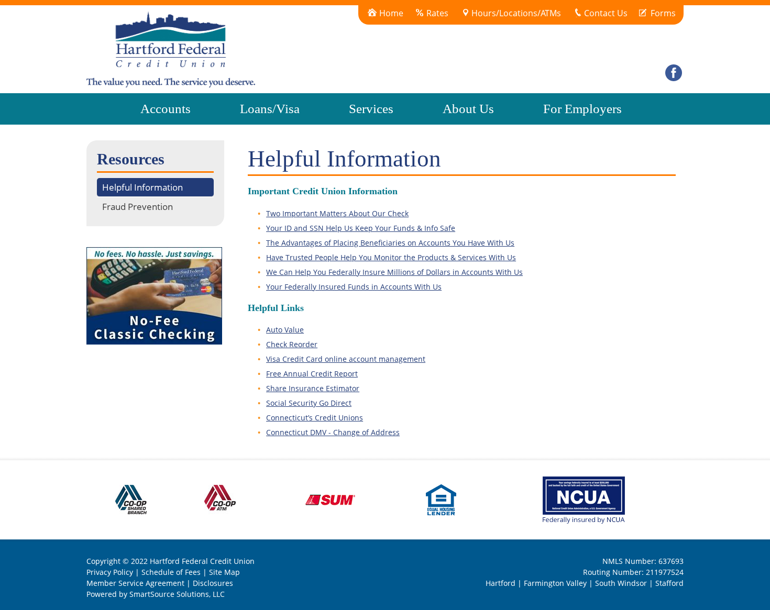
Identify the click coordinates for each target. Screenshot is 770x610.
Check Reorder (291, 344)
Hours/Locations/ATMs (516, 13)
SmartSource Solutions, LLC (177, 594)
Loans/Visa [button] (270, 109)
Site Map (224, 572)
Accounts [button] (165, 109)
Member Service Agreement (135, 583)
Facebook (674, 40)
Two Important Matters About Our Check (337, 213)
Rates (437, 13)
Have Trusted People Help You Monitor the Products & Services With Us (391, 257)
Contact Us (606, 13)
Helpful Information (142, 187)
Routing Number (612, 572)
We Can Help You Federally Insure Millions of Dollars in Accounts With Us (394, 272)
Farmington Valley (555, 583)
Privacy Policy (109, 572)
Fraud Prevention (137, 207)
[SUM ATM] (331, 499)
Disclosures (213, 583)
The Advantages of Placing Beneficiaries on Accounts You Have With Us (390, 243)
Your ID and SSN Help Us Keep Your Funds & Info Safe (360, 228)
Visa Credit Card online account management (345, 359)
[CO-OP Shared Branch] (131, 499)
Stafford (669, 583)
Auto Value (285, 330)
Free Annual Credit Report (312, 374)
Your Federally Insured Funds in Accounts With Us (354, 287)
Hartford (500, 583)
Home (391, 13)
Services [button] (371, 109)
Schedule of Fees (171, 572)
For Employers (582, 109)
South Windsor (621, 583)
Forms (663, 13)
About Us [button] (468, 109)
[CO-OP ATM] (220, 499)
